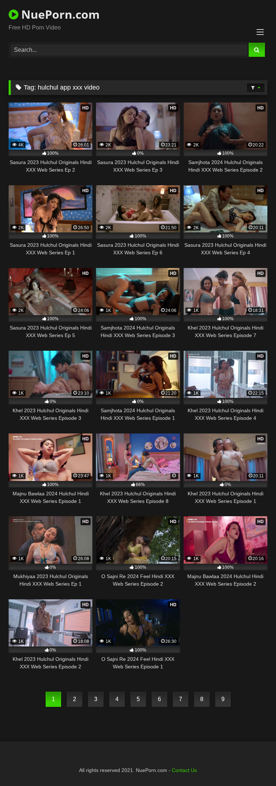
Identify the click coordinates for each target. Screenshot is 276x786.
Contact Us (184, 770)
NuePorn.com (59, 14)
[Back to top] (254, 765)
